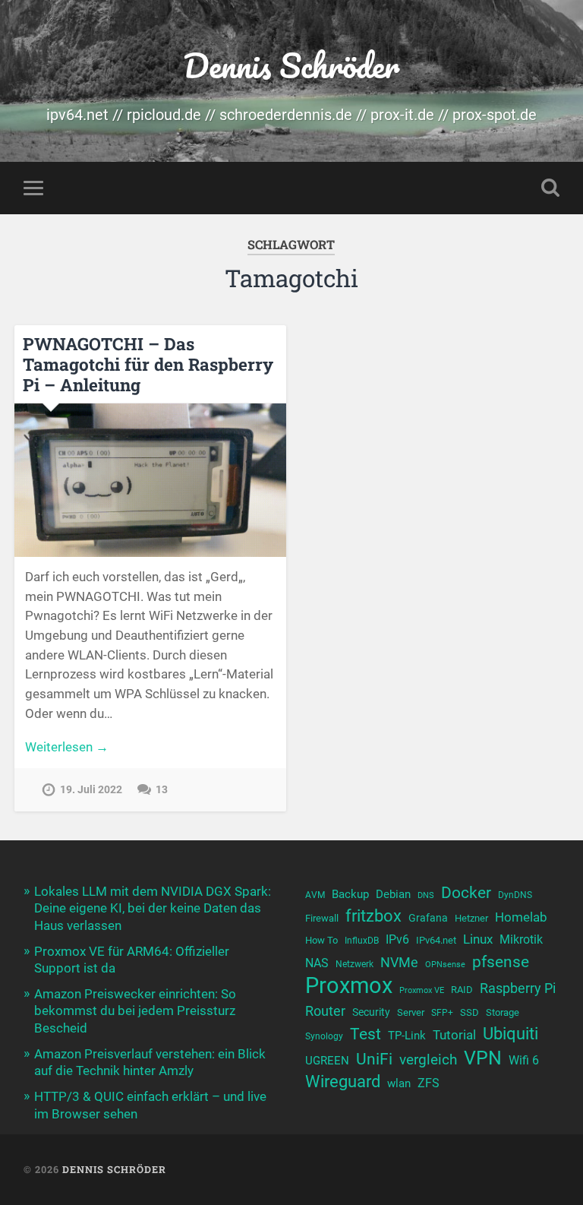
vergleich (428, 1059)
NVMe (399, 962)
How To (321, 940)
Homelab (521, 917)
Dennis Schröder (291, 65)
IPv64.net (436, 940)
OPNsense (445, 964)
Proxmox (348, 986)
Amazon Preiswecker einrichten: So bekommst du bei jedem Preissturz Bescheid (135, 1010)
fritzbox (373, 915)
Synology (324, 1036)
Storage (502, 1012)
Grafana (428, 918)
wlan (399, 1083)
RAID (462, 989)
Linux (478, 939)
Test (365, 1033)
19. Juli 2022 (91, 789)
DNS (426, 895)
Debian (393, 894)
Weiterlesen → (67, 746)
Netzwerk (354, 964)
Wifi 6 (524, 1060)
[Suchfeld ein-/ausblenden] (550, 187)
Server (410, 1012)
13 (162, 789)
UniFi (374, 1058)
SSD (469, 1012)
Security (371, 1012)
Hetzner (471, 918)
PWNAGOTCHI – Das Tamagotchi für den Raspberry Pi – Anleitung (148, 364)
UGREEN (327, 1060)
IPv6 (397, 940)
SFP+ (442, 1012)
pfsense (500, 961)
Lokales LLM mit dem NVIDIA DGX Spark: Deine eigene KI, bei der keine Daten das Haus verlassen (152, 908)
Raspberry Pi (518, 988)
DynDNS (515, 895)
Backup (350, 894)
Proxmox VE (421, 990)
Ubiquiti (510, 1033)
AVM (315, 895)
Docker (466, 892)
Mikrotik (521, 940)
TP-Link (407, 1035)
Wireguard (342, 1081)
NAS (317, 963)
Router (325, 1011)
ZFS (429, 1083)
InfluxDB (362, 940)
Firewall (322, 918)
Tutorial (454, 1034)
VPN (483, 1058)
